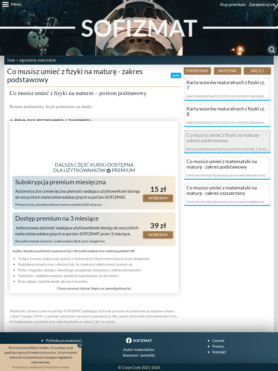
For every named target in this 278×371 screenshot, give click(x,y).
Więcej (257, 71)
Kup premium (233, 4)
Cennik (218, 340)
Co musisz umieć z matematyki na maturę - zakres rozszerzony (222, 190)
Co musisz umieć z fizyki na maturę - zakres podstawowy (224, 137)
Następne (227, 71)
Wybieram (158, 198)
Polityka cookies (57, 367)
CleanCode (131, 367)
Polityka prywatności (63, 340)
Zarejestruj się (262, 4)
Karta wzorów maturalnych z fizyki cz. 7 (226, 85)
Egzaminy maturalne (38, 60)
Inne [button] (11, 60)
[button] (10, 4)
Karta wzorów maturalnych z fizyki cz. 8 (226, 111)
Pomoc (218, 346)
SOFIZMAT (139, 28)
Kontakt (219, 352)
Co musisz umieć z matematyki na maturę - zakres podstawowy (222, 164)
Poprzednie (197, 71)
